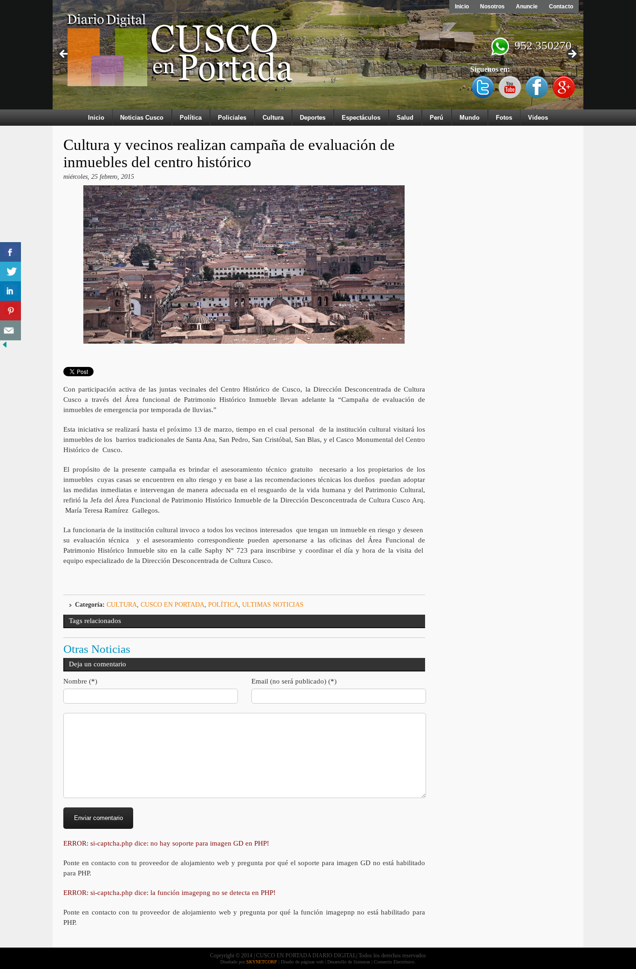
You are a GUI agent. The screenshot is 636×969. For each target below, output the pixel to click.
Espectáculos (361, 117)
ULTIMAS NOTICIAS (273, 604)
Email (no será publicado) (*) (294, 681)
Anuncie (527, 6)
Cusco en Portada (172, 604)
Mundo (470, 117)
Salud (405, 117)
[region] (318, 57)
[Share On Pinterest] (10, 311)
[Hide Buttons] (4, 347)
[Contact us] (10, 330)
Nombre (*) (80, 681)
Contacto (561, 6)
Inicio (462, 6)
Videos (538, 117)
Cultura (273, 117)
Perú (436, 117)
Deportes (312, 117)
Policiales (232, 117)
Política (191, 117)
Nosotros (492, 6)
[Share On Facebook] (10, 252)
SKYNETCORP (261, 961)
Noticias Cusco (141, 117)
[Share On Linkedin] (10, 291)
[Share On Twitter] (10, 272)
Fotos (504, 117)
